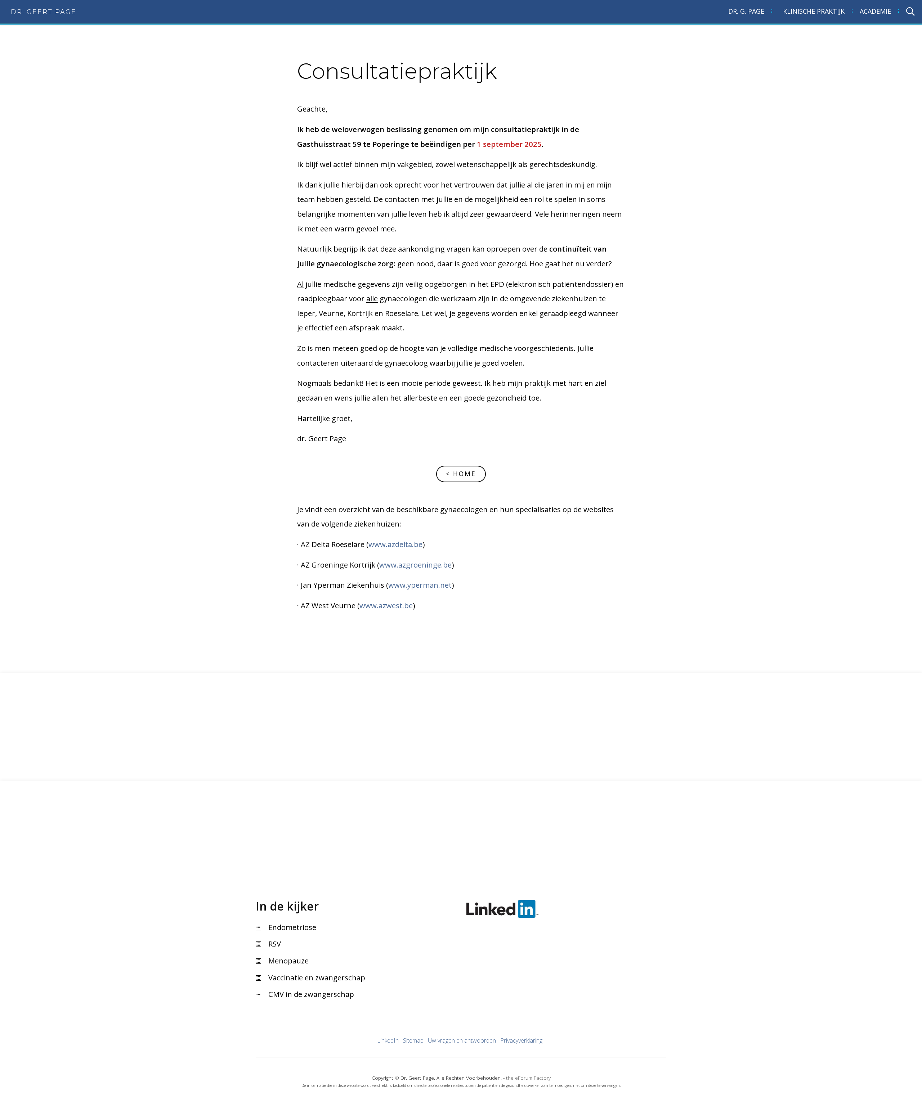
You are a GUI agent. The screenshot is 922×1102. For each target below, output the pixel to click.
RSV (274, 944)
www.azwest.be (386, 605)
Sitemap (413, 1040)
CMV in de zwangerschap (311, 994)
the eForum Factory (528, 1077)
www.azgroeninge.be (415, 565)
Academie (875, 11)
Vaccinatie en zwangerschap (316, 977)
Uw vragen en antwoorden (462, 1040)
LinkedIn (388, 1040)
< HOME (461, 474)
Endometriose (292, 927)
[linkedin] (502, 907)
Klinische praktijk (814, 11)
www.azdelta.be (395, 544)
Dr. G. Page (746, 11)
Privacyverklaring (521, 1040)
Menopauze (288, 961)
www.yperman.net (420, 585)
